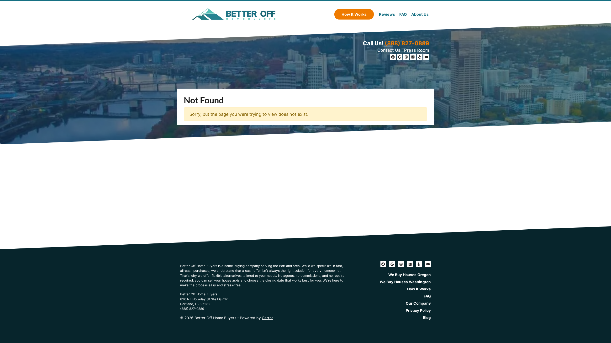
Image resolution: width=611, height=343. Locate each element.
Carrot (267, 318)
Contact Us (388, 50)
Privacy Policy (418, 310)
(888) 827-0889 (407, 43)
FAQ (403, 14)
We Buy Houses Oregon (409, 274)
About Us (420, 14)
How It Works (354, 14)
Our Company (418, 303)
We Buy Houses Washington (405, 282)
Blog (427, 317)
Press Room (416, 50)
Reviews (387, 14)
